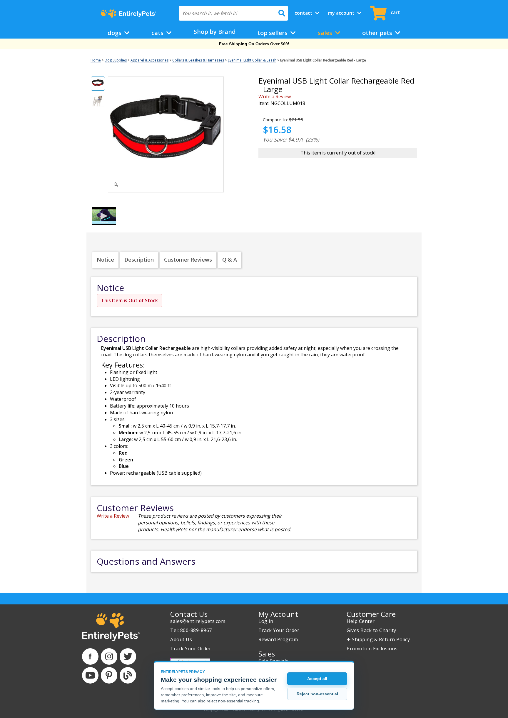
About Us (181, 639)
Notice (105, 259)
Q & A (229, 259)
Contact (304, 13)
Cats (158, 33)
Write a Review (274, 96)
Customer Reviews (188, 259)
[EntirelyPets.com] (128, 13)
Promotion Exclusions (372, 648)
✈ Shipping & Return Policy (378, 639)
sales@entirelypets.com (197, 621)
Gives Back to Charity (371, 630)
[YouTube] (90, 675)
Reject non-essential (317, 694)
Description (139, 259)
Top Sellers (273, 33)
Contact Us (189, 614)
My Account (342, 13)
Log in (265, 621)
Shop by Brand (215, 32)
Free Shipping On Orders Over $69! (254, 44)
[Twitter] (128, 656)
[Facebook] (90, 656)
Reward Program (278, 639)
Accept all (317, 678)
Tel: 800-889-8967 (191, 630)
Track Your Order (190, 648)
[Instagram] (109, 656)
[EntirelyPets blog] (128, 675)
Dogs (115, 33)
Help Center (361, 621)
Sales (326, 33)
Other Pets (378, 33)
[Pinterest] (109, 675)
